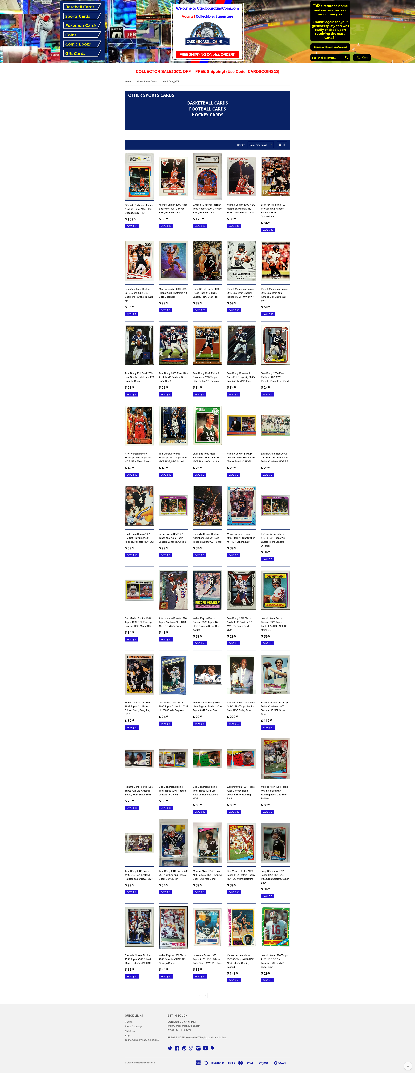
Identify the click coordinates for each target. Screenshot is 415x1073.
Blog (127, 1035)
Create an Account (336, 47)
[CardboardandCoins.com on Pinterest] (184, 1049)
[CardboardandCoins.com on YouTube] (205, 1049)
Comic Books (78, 44)
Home (128, 81)
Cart (364, 57)
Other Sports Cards (147, 81)
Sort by (241, 144)
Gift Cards (75, 53)
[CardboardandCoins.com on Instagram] (198, 1049)
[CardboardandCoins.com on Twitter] (169, 1049)
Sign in (318, 47)
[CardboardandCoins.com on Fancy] (212, 1049)
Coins (70, 35)
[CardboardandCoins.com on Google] (191, 1049)
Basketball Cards (207, 103)
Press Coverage (133, 1026)
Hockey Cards (207, 115)
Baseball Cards (79, 7)
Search (128, 1021)
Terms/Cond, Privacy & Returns (142, 1039)
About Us (130, 1030)
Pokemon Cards (80, 25)
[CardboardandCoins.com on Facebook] (177, 1049)
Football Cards (207, 109)
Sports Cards (77, 16)
